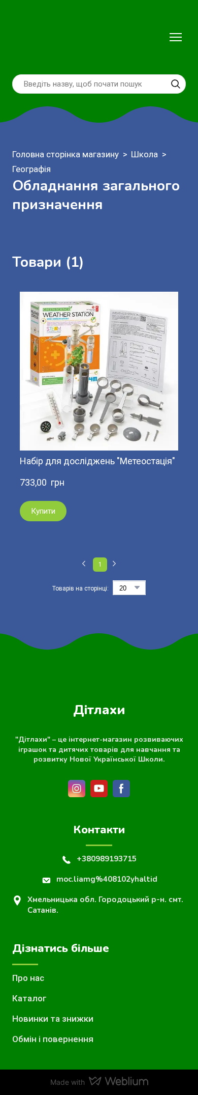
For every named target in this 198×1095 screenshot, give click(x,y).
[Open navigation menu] (176, 37)
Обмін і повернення (52, 1039)
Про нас (28, 978)
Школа (144, 154)
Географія (31, 169)
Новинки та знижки (52, 1019)
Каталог (29, 998)
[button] (176, 84)
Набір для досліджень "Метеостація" (97, 461)
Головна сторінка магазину (65, 154)
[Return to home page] (34, 37)
